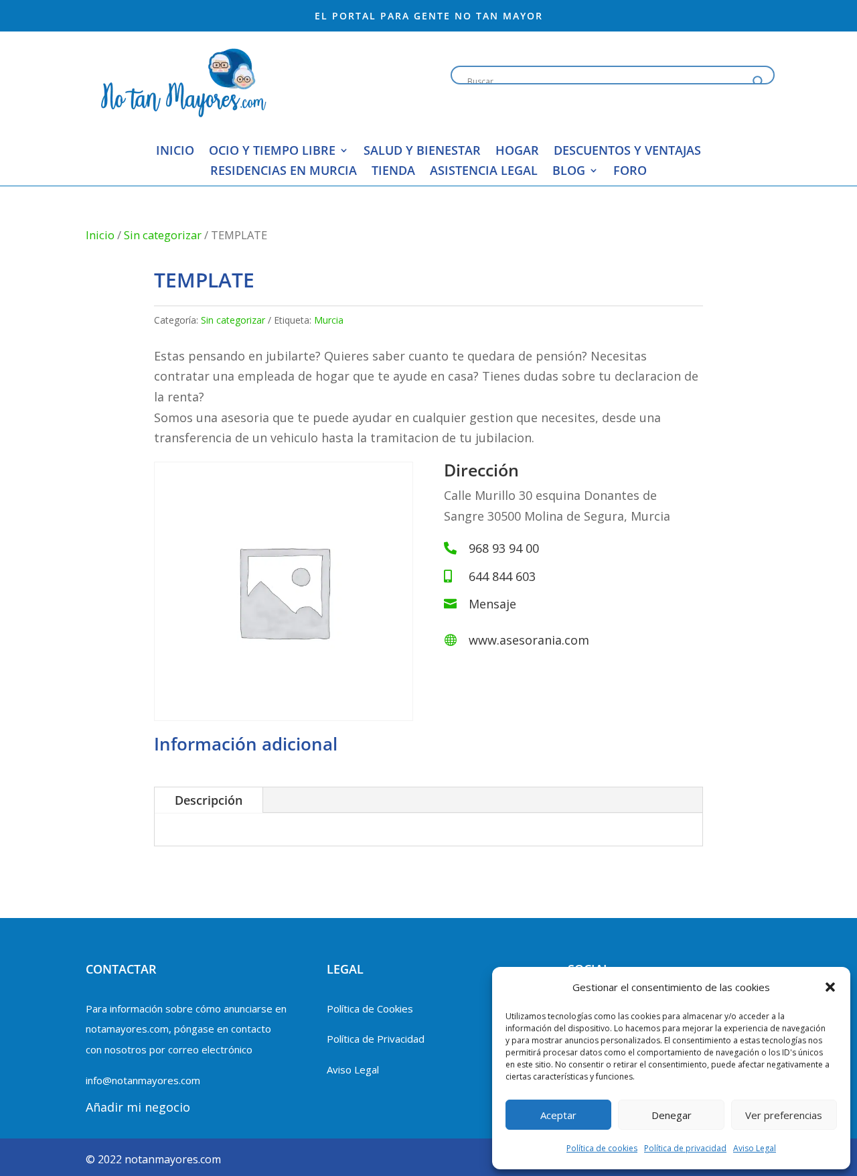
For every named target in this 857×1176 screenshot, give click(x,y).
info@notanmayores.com (143, 1080)
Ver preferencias (783, 1115)
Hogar (517, 151)
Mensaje (492, 604)
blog (568, 172)
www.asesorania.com (529, 640)
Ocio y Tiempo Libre (272, 151)
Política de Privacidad (375, 1038)
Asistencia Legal (484, 172)
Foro (630, 172)
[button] (830, 987)
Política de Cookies (370, 1008)
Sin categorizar (163, 235)
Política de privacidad (685, 1148)
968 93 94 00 (504, 548)
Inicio (175, 151)
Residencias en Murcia (283, 172)
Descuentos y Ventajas (627, 151)
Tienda (393, 172)
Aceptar (558, 1115)
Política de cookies (601, 1148)
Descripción (208, 800)
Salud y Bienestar (422, 151)
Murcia (328, 320)
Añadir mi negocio (138, 1107)
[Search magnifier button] (758, 81)
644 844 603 (502, 576)
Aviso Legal (754, 1148)
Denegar (671, 1115)
